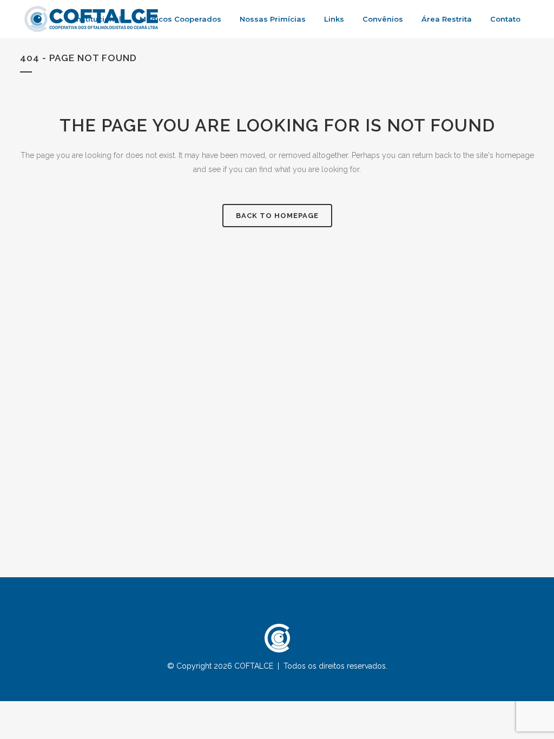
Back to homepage (277, 216)
